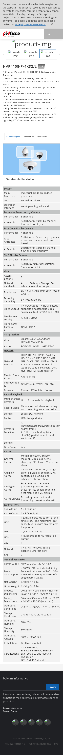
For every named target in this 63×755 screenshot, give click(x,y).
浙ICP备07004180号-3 (15, 744)
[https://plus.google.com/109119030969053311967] (39, 722)
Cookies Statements (35, 24)
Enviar (52, 686)
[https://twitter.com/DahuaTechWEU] (47, 722)
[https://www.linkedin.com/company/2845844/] (31, 722)
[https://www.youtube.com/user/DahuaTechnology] (23, 722)
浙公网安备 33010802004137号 (43, 744)
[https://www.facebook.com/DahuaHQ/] (15, 722)
